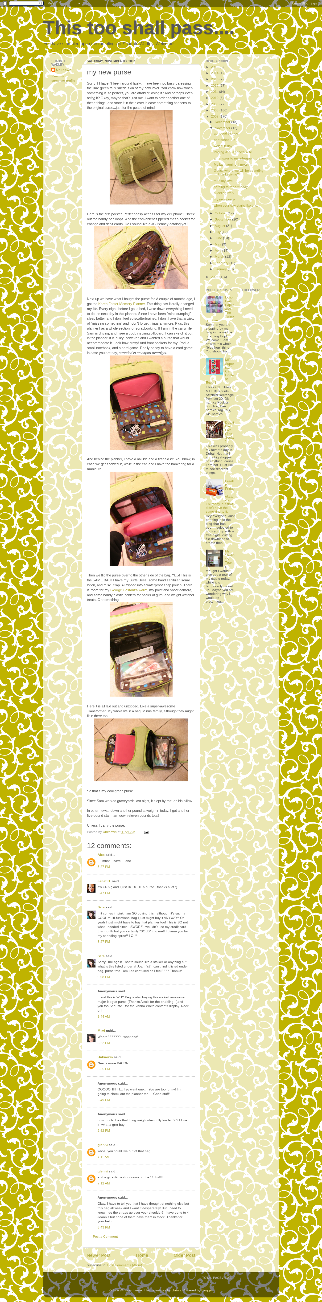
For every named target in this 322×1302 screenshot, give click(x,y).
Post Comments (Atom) (124, 1265)
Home (142, 1255)
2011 (215, 92)
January (221, 269)
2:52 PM (104, 1130)
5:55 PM (104, 1069)
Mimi (101, 1031)
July (218, 232)
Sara (101, 907)
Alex (101, 855)
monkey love (223, 181)
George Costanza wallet (128, 590)
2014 (215, 73)
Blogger (207, 1290)
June (219, 238)
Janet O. (104, 881)
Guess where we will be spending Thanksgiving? (239, 172)
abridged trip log (226, 133)
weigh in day (223, 146)
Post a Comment (105, 1236)
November (223, 128)
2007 (215, 116)
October (221, 213)
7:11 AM (104, 1157)
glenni (103, 1145)
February (222, 263)
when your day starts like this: (236, 205)
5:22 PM (104, 1043)
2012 (215, 85)
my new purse (224, 199)
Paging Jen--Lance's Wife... (234, 152)
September (223, 219)
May (218, 244)
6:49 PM (104, 1100)
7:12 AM (104, 1183)
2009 (215, 104)
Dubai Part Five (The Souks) (229, 432)
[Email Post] (146, 832)
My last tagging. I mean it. (233, 164)
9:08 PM (104, 977)
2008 (215, 110)
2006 (215, 277)
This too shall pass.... (138, 27)
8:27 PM (104, 941)
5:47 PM (104, 893)
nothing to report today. (231, 187)
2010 (215, 98)
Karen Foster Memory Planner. (122, 304)
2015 (215, 67)
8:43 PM (104, 1227)
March (220, 256)
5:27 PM (104, 867)
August (220, 226)
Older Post (184, 1255)
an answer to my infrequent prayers (240, 158)
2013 (215, 79)
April (218, 250)
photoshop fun (224, 140)
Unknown (105, 1057)
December (223, 122)
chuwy (176, 1290)
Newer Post (98, 1255)
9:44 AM (104, 1016)
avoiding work (224, 193)
